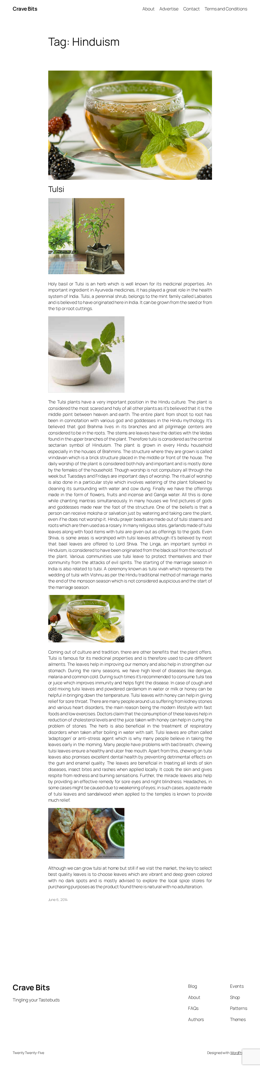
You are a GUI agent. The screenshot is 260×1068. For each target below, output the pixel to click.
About (148, 9)
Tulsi (56, 189)
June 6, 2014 (58, 899)
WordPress (238, 1052)
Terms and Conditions (226, 9)
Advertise (168, 9)
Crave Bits (25, 8)
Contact (191, 9)
